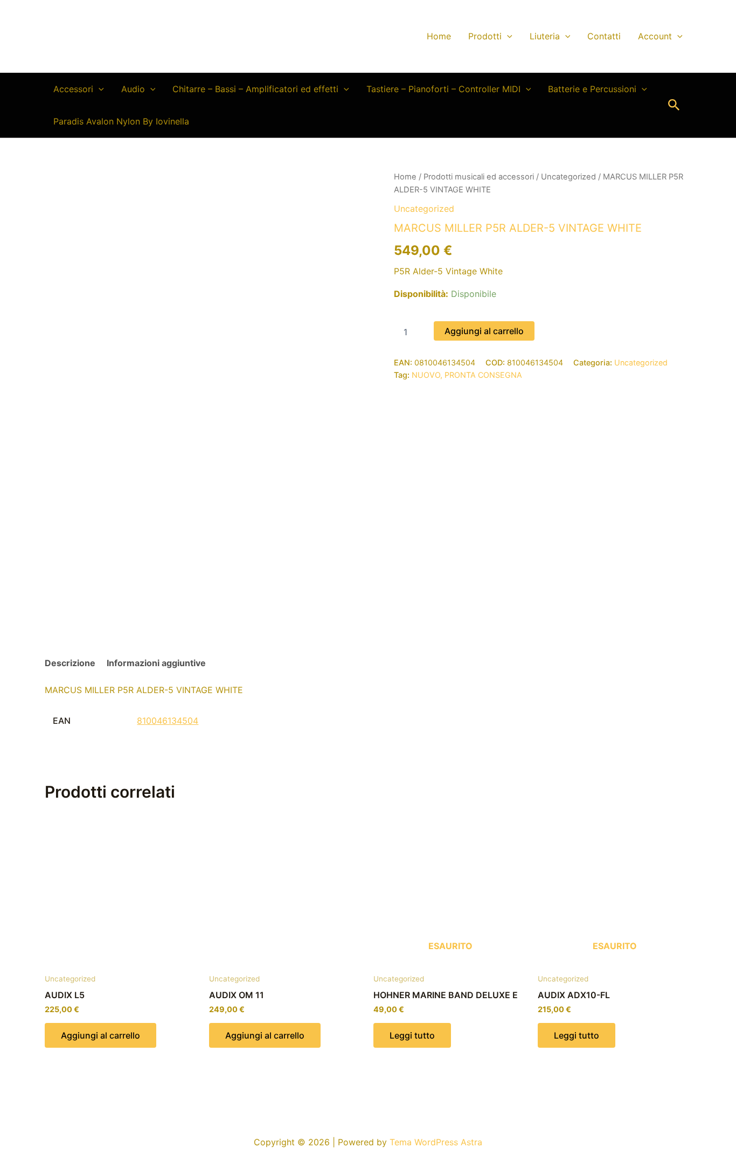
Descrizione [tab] (70, 663)
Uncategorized (568, 177)
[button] (507, 36)
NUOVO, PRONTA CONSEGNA (467, 374)
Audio (133, 89)
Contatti (604, 36)
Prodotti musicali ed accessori (478, 177)
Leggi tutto (412, 1035)
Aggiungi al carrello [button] (100, 1035)
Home (439, 36)
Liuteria (545, 36)
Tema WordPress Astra (436, 1142)
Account (655, 36)
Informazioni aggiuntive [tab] (156, 663)
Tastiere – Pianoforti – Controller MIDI (443, 89)
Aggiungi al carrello (484, 331)
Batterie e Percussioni (592, 89)
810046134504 (167, 720)
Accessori (73, 89)
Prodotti (485, 36)
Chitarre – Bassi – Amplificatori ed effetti (255, 89)
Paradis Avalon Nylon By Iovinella (121, 121)
